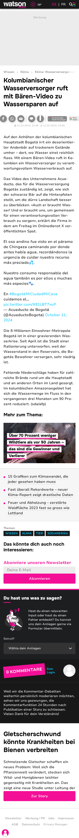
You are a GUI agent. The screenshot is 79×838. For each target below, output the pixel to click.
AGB (15, 824)
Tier (39, 533)
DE (54, 4)
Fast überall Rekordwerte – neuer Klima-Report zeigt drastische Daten (40, 492)
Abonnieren (39, 578)
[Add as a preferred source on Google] (57, 118)
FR (63, 4)
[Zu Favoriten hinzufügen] (40, 118)
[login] (5, 832)
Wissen (9, 72)
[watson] (15, 4)
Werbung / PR (35, 818)
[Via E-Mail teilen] (20, 118)
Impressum (66, 818)
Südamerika (57, 533)
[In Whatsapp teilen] (12, 118)
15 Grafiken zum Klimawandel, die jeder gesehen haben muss (38, 479)
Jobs (51, 818)
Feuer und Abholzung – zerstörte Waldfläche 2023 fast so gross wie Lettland (39, 508)
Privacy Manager (55, 824)
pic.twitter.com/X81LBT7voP (30, 304)
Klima (24, 72)
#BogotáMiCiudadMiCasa (33, 293)
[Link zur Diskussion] (31, 118)
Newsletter (13, 818)
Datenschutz (31, 824)
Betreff (9, 639)
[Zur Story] (39, 765)
